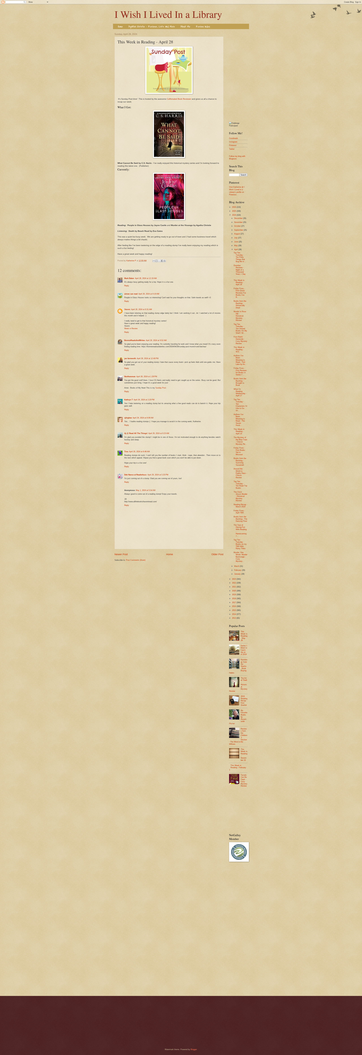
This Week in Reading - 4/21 (239, 349)
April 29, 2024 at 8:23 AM (158, 433)
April (236, 249)
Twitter (231, 149)
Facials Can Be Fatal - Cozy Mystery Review (244, 780)
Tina (126, 451)
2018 (234, 598)
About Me (185, 27)
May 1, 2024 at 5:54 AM (145, 490)
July (236, 238)
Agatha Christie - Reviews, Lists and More (152, 27)
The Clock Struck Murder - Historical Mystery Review (240, 496)
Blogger (194, 1049)
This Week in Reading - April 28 (239, 282)
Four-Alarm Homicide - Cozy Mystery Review (240, 340)
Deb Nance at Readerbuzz (135, 475)
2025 (234, 211)
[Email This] (153, 260)
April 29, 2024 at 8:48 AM (139, 451)
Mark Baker (129, 278)
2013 (234, 618)
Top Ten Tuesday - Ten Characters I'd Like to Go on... (240, 404)
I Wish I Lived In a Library (168, 14)
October (237, 226)
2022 (234, 583)
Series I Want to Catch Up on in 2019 (244, 650)
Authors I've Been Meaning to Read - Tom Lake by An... (240, 360)
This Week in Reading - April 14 (239, 431)
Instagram (233, 142)
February (238, 570)
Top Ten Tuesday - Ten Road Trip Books (240, 484)
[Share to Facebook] (161, 260)
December (238, 218)
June (236, 242)
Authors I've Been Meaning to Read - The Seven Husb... (239, 419)
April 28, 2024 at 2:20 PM (144, 400)
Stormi (127, 309)
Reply (126, 286)
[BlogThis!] (156, 260)
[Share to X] (159, 260)
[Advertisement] (238, 75)
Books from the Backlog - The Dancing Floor (240, 519)
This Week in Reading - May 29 (244, 636)
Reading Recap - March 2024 (240, 505)
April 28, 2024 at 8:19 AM (148, 294)
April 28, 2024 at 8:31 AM (141, 309)
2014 (234, 614)
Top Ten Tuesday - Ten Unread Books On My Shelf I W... (240, 328)
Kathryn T (128, 400)
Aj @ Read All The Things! (135, 433)
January (237, 574)
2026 (234, 207)
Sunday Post (160, 388)
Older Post (217, 554)
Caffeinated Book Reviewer (179, 99)
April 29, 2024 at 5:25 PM (157, 475)
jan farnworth (130, 358)
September (239, 230)
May (236, 245)
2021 (234, 587)
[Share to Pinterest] (164, 260)
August (237, 234)
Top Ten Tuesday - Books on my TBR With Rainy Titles (240, 544)
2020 (234, 591)
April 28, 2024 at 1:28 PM (146, 376)
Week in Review (130, 328)
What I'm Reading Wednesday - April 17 (240, 392)
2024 (234, 215)
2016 (234, 606)
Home (120, 27)
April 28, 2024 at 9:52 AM (156, 340)
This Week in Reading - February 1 (237, 767)
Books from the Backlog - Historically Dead (240, 304)
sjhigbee (128, 418)
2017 (234, 602)
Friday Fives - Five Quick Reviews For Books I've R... (240, 292)
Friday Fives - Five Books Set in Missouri (239, 451)
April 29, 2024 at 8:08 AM (143, 418)
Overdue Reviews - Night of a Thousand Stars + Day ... (240, 270)
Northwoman (129, 376)
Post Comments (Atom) (135, 560)
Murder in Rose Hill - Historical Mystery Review (240, 315)
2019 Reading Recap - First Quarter (244, 700)
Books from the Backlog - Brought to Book (240, 382)
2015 (234, 610)
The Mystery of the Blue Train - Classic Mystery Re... (240, 440)
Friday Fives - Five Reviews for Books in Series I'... (240, 371)
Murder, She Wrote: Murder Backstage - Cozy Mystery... (240, 556)
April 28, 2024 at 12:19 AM (146, 278)
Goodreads (233, 138)
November (238, 222)
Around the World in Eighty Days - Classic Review (240, 473)
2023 (234, 579)
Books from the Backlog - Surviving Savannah (240, 461)
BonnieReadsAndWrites (134, 340)
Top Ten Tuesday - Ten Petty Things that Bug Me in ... (240, 257)
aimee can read (131, 294)
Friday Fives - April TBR (239, 512)
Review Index (203, 27)
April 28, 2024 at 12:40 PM (148, 358)
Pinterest (232, 145)
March (237, 566)
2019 (234, 594)
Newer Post (121, 554)
